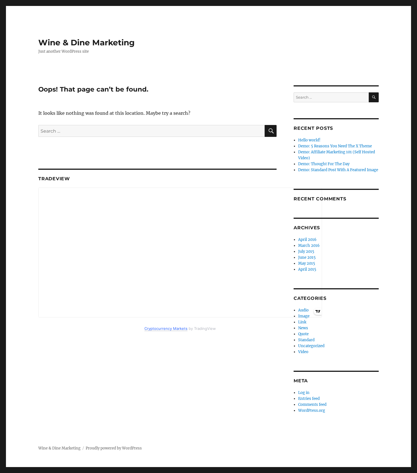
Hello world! (309, 140)
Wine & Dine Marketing (86, 42)
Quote (303, 334)
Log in (303, 392)
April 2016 (307, 239)
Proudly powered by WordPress (114, 448)
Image (303, 316)
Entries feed (309, 398)
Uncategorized (311, 345)
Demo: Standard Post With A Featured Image (338, 169)
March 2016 (309, 245)
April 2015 (307, 269)
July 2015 (306, 251)
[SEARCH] (374, 97)
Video (303, 351)
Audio (303, 310)
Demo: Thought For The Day (323, 164)
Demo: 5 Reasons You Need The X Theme (335, 146)
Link (302, 322)
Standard (306, 340)
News (303, 328)
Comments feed (312, 404)
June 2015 (307, 257)
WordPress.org (311, 410)
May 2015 (306, 263)
